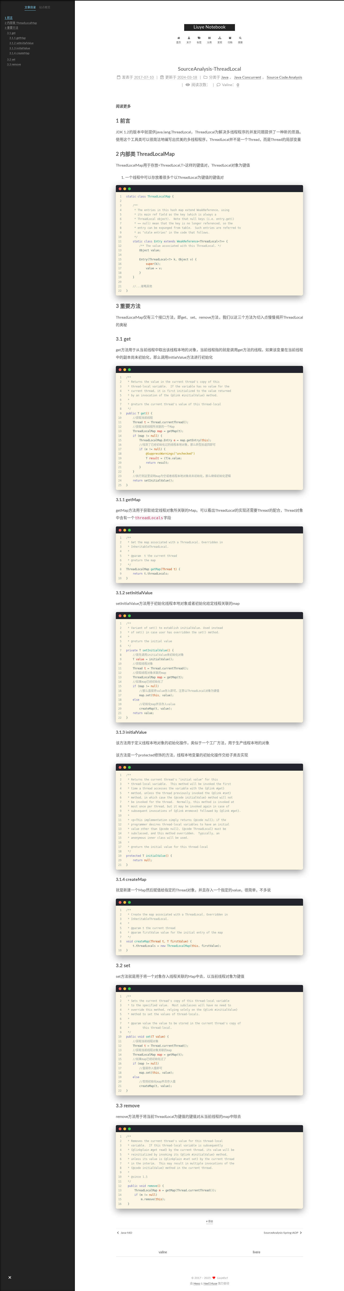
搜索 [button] (240, 42)
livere (256, 1252)
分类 (209, 42)
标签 (199, 42)
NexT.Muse (210, 1283)
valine (163, 1252)
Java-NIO (126, 1232)
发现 (219, 42)
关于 (189, 42)
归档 (230, 42)
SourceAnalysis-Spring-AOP (281, 1232)
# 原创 (209, 1221)
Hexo (197, 1283)
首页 (178, 42)
